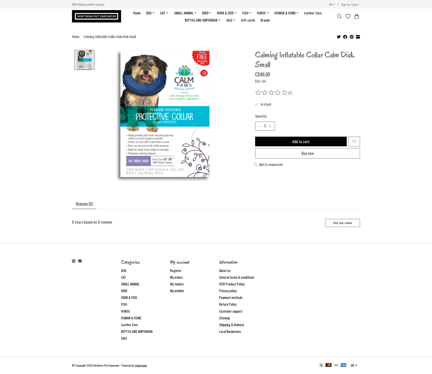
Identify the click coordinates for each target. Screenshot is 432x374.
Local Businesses (230, 331)
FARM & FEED (129, 297)
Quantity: (261, 116)
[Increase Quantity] (270, 126)
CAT (123, 277)
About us (224, 270)
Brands (265, 20)
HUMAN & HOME (131, 318)
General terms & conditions (236, 277)
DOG (123, 270)
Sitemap (224, 318)
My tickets (177, 284)
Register (175, 270)
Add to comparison (271, 164)
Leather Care (313, 12)
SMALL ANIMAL (130, 284)
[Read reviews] (271, 93)
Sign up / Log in (350, 4)
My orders (176, 277)
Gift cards (248, 20)
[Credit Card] (321, 365)
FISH (124, 304)
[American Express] (343, 365)
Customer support (231, 311)
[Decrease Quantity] (260, 126)
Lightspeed (141, 365)
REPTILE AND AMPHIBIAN (137, 331)
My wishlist (177, 290)
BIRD (124, 290)
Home (137, 12)
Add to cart (301, 141)
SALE (124, 338)
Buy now (308, 153)
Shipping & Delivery (231, 324)
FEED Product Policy (232, 284)
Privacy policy (228, 290)
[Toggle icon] (339, 16)
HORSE (125, 311)
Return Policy (227, 304)
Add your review (342, 222)
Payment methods (231, 297)
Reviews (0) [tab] (84, 203)
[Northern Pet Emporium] (96, 16)
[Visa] (336, 365)
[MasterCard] (328, 365)
